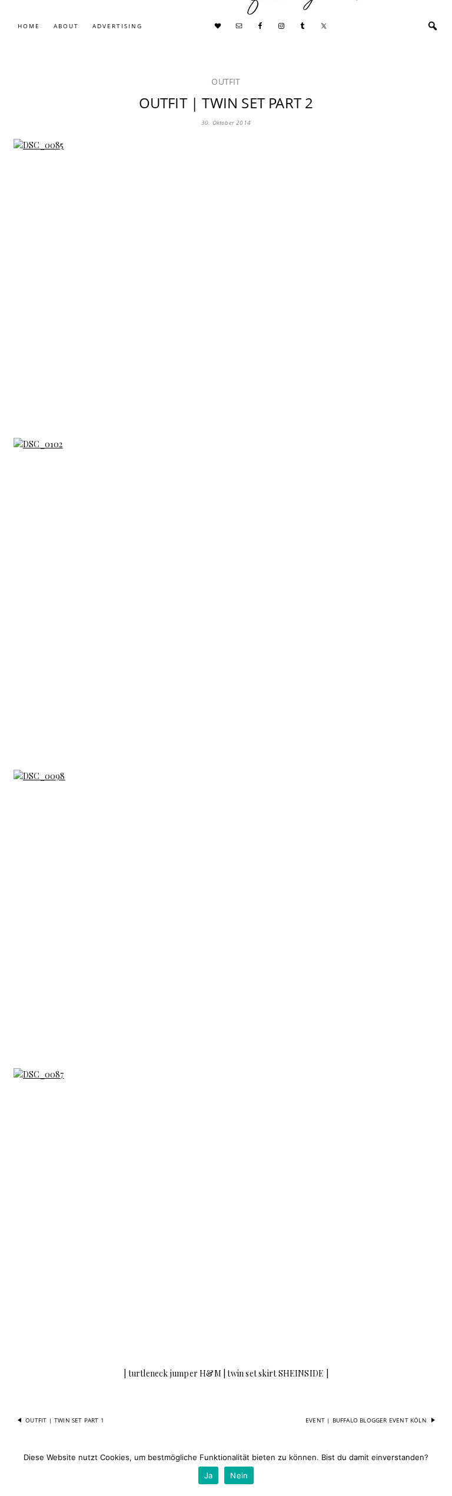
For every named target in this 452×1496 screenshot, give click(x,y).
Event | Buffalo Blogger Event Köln (366, 1420)
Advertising (117, 26)
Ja (208, 1475)
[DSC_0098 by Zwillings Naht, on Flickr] (226, 912)
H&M (210, 1373)
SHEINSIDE (301, 1373)
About (66, 26)
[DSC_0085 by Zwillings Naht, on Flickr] (226, 281)
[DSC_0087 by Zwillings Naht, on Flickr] (226, 1210)
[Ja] (437, 1469)
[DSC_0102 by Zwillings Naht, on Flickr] (226, 596)
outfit (225, 81)
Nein (239, 1475)
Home (29, 26)
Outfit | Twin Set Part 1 (64, 1420)
